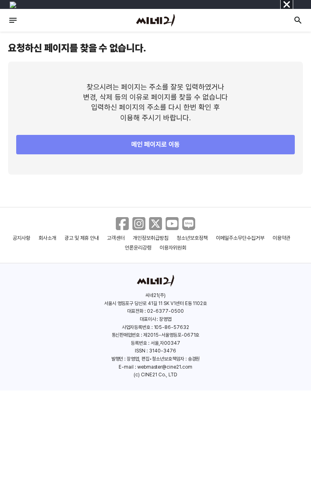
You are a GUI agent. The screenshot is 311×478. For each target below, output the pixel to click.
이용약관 (281, 238)
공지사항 (21, 238)
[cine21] (155, 20)
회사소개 (47, 238)
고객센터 (116, 238)
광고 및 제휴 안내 (81, 238)
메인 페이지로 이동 (155, 144)
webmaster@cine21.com (164, 367)
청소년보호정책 (192, 238)
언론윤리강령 (138, 248)
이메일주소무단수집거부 (240, 238)
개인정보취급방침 (150, 238)
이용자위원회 (173, 248)
